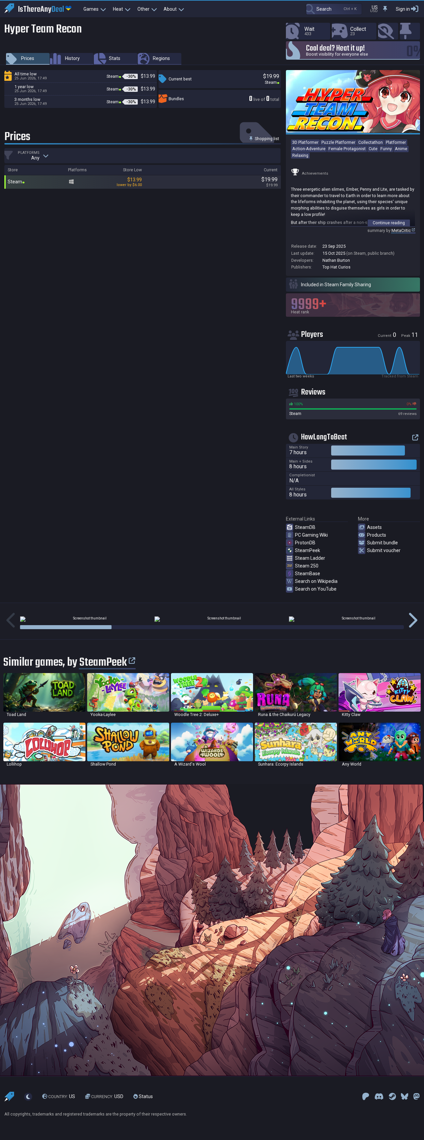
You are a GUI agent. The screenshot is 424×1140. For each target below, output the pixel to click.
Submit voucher (384, 550)
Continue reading (389, 222)
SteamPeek (307, 550)
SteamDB (305, 527)
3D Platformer (305, 142)
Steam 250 (306, 565)
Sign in (403, 9)
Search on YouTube (316, 589)
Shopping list (266, 138)
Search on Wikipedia (316, 581)
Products (376, 535)
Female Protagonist (347, 148)
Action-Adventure (308, 148)
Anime (401, 148)
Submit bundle (382, 542)
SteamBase (307, 573)
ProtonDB (305, 542)
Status (145, 1096)
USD (107, 1096)
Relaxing (300, 155)
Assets (374, 527)
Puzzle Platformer (338, 142)
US (61, 1096)
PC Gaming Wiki (311, 535)
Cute (373, 148)
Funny (386, 148)
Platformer (396, 142)
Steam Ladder (310, 558)
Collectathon (370, 142)
